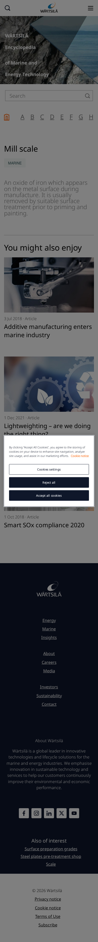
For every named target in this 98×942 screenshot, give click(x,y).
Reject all (49, 482)
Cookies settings (49, 469)
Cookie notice (80, 456)
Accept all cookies (49, 495)
